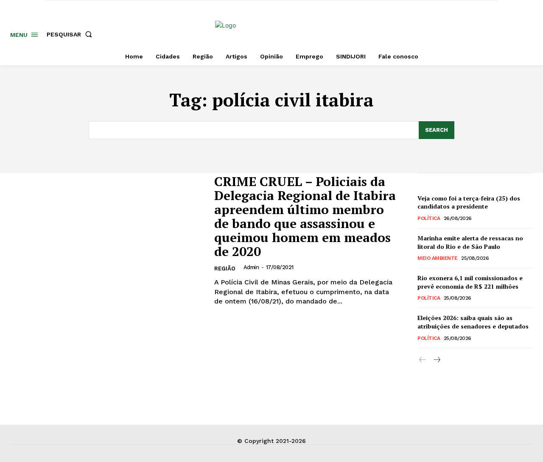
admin (251, 267)
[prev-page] (422, 360)
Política (428, 218)
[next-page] (436, 360)
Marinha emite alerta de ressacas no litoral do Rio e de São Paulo (470, 242)
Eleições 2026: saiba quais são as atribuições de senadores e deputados (473, 322)
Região (224, 268)
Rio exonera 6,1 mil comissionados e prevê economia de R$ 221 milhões (470, 282)
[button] (71, 34)
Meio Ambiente (437, 258)
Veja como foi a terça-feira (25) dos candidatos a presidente (468, 202)
